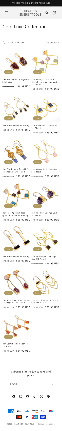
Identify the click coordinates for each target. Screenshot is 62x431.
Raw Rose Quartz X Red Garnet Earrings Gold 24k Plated (16, 301)
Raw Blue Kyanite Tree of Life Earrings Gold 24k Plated (15, 170)
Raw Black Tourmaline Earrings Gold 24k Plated (45, 301)
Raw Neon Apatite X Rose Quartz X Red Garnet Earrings (15, 214)
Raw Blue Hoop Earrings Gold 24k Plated (44, 126)
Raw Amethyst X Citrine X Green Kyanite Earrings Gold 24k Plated (44, 82)
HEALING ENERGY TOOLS (23, 424)
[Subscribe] (51, 384)
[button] (6, 12)
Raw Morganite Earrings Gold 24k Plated (44, 170)
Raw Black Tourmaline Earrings (16, 125)
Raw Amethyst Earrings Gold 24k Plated (44, 214)
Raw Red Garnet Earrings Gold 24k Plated (16, 80)
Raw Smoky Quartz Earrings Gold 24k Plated (43, 257)
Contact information (47, 424)
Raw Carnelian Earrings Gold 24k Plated (15, 345)
